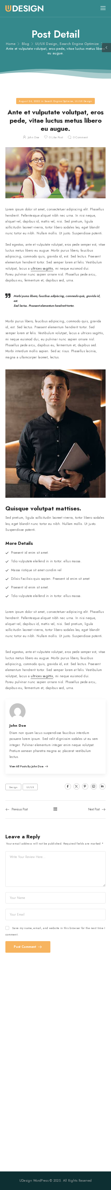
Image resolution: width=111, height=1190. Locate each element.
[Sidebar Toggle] (106, 47)
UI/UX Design (46, 43)
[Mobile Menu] (103, 8)
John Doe (33, 137)
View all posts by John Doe (26, 766)
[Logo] (24, 8)
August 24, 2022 (29, 101)
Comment (80, 137)
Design (13, 787)
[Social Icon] (68, 786)
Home (10, 43)
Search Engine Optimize (79, 43)
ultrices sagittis (42, 268)
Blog (25, 43)
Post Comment (25, 946)
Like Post (56, 137)
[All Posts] (55, 809)
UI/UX (30, 787)
